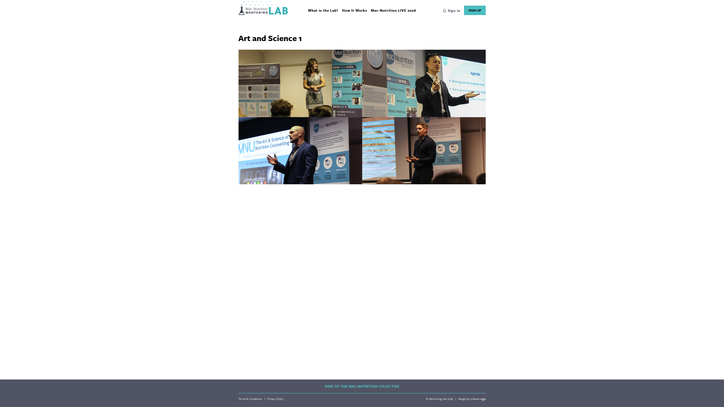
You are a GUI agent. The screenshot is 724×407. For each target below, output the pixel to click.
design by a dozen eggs (472, 399)
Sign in (453, 10)
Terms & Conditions (250, 399)
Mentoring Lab (263, 8)
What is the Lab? (323, 10)
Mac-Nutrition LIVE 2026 (393, 10)
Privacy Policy (275, 399)
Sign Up (475, 10)
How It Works (354, 10)
